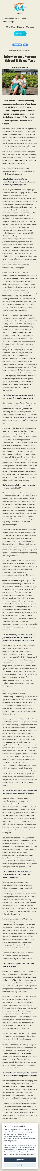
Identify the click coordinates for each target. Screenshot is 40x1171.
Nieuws (20, 27)
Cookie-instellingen (28, 1154)
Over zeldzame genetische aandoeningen (14, 20)
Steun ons (20, 34)
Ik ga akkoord (20, 1159)
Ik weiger (20, 1165)
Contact (30, 27)
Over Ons (10, 27)
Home (20, 13)
